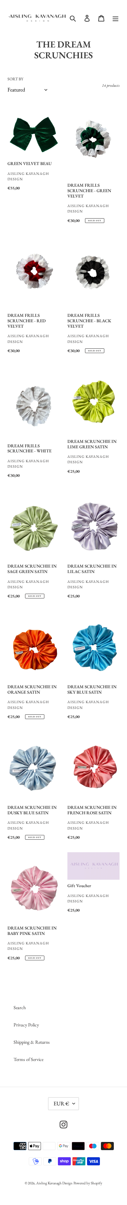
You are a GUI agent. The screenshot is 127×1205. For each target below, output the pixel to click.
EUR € (61, 1103)
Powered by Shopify (87, 1183)
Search (20, 1007)
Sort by (15, 79)
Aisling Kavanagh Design (54, 1183)
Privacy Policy (26, 1025)
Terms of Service (28, 1059)
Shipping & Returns (32, 1042)
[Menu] (115, 18)
